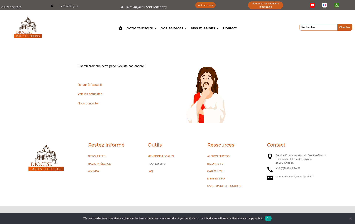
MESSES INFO (216, 178)
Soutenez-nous (205, 5)
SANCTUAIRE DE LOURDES (224, 185)
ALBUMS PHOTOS (218, 156)
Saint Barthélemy (156, 7)
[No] (350, 218)
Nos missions (203, 28)
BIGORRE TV (215, 163)
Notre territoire (140, 28)
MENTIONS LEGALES (161, 156)
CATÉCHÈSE (215, 171)
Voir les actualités (90, 94)
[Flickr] (324, 5)
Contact (230, 28)
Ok (268, 218)
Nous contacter (88, 103)
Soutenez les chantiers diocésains (265, 5)
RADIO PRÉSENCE (99, 163)
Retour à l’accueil (90, 84)
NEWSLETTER (97, 156)
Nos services (172, 28)
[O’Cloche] (336, 5)
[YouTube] (312, 5)
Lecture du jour (69, 6)
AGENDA (93, 171)
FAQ (150, 171)
